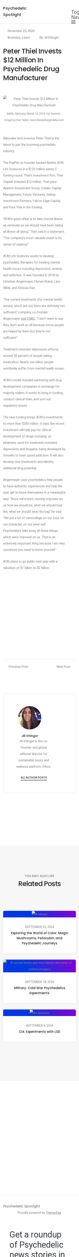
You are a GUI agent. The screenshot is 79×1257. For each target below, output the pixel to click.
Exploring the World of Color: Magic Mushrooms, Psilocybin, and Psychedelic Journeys (39, 938)
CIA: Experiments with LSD (39, 1031)
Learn (26, 37)
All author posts (34, 777)
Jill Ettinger (51, 37)
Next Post (63, 667)
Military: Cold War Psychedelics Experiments (39, 990)
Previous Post (18, 667)
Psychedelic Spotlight (21, 1206)
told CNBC (28, 319)
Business (14, 37)
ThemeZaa (53, 1213)
